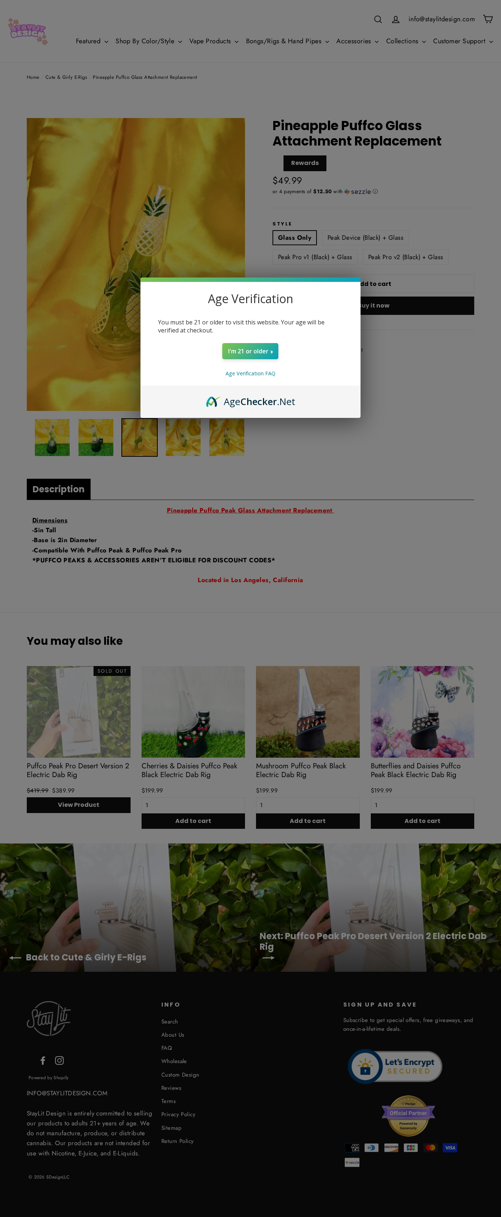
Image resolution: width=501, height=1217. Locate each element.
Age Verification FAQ (250, 373)
